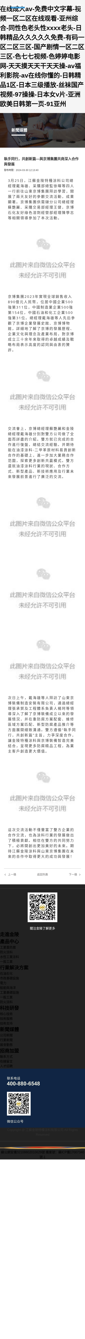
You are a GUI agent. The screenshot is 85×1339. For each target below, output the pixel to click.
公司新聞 (6, 1035)
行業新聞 (6, 1040)
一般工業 (6, 961)
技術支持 (6, 1023)
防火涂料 (6, 952)
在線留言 (6, 1061)
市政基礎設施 (9, 978)
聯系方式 (6, 1056)
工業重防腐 (8, 947)
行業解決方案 (14, 967)
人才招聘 (6, 1066)
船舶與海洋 (8, 987)
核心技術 (6, 1014)
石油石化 (6, 973)
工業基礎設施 (9, 992)
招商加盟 (9, 1050)
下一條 (73, 874)
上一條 (12, 874)
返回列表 (42, 874)
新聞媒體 (9, 1029)
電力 (3, 983)
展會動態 (6, 1044)
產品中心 (9, 941)
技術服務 (6, 1018)
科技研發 (9, 1008)
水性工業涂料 (9, 957)
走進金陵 (9, 934)
